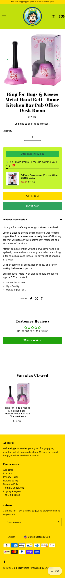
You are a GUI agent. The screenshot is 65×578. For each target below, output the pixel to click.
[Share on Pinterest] (42, 298)
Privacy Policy (10, 477)
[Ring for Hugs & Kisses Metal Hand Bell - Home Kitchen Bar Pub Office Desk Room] (17, 393)
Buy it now (32, 206)
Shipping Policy (11, 484)
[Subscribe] (57, 522)
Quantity (7, 131)
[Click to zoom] (57, 37)
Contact (7, 473)
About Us (8, 470)
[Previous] (8, 59)
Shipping (19, 123)
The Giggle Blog (11, 495)
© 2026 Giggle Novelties (16, 568)
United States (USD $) (40, 537)
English (12, 537)
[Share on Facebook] (31, 298)
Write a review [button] (33, 340)
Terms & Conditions (13, 487)
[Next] (57, 59)
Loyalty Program (12, 491)
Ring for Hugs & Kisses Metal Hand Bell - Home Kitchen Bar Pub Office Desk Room (17, 412)
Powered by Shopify (42, 568)
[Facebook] (4, 562)
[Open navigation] (3, 16)
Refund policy (10, 480)
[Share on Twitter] (36, 298)
